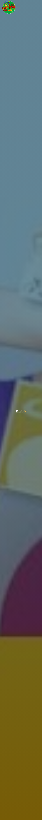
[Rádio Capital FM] (9, 7)
